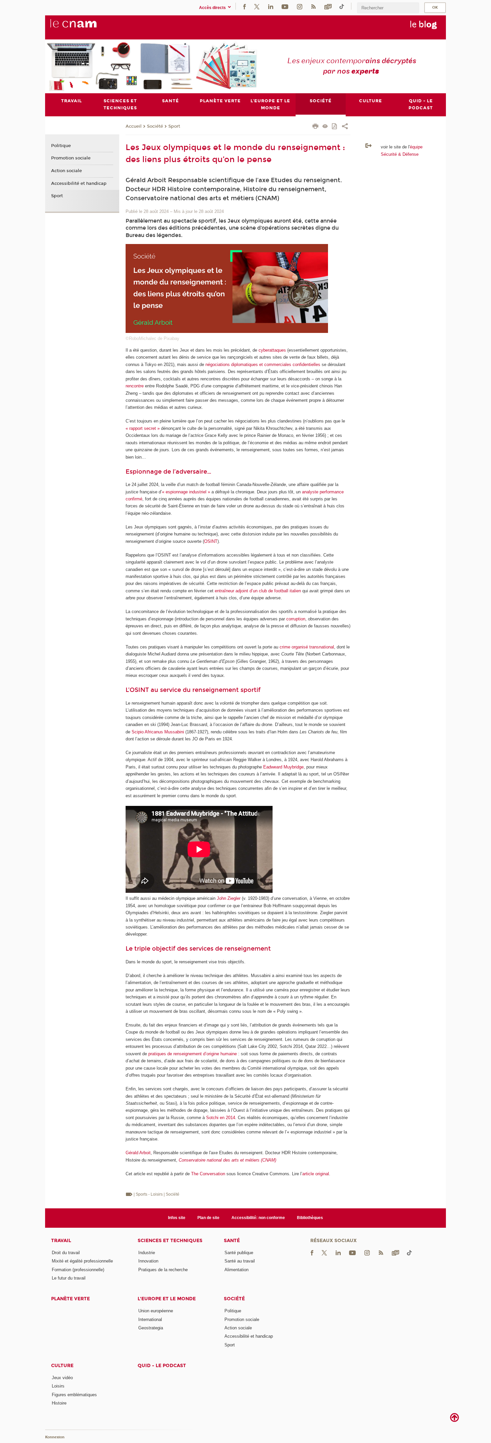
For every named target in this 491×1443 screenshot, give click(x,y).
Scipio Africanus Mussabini (158, 731)
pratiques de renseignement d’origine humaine (192, 1053)
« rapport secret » (143, 428)
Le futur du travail (69, 1278)
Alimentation (236, 1269)
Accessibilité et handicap (79, 183)
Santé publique (238, 1252)
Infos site (176, 1217)
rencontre (135, 385)
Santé (232, 1240)
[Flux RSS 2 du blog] (313, 6)
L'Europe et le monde (167, 1299)
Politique (61, 145)
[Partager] (345, 127)
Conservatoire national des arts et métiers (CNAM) (227, 1160)
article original (315, 1173)
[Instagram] (300, 6)
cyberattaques (272, 350)
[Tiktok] (341, 6)
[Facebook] (244, 6)
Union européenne (155, 1310)
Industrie (146, 1252)
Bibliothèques (310, 1217)
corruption (295, 618)
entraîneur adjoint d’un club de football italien (258, 590)
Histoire (59, 1403)
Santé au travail (239, 1261)
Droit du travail (66, 1252)
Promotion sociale (71, 158)
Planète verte (70, 1299)
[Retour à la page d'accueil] (84, 27)
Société (155, 126)
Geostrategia (150, 1327)
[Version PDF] (335, 127)
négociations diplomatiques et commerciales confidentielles (262, 364)
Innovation (148, 1261)
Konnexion (54, 1437)
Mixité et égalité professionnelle (82, 1261)
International (150, 1319)
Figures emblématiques (74, 1394)
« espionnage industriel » (186, 491)
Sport (174, 126)
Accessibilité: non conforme (258, 1217)
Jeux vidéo (62, 1377)
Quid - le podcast (162, 1365)
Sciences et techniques (170, 1240)
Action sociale (66, 170)
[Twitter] (257, 6)
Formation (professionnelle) (78, 1269)
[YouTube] (285, 6)
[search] (388, 7)
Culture (62, 1365)
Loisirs (58, 1386)
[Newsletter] (328, 6)
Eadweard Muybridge (283, 766)
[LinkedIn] (271, 6)
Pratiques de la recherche (163, 1269)
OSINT (210, 541)
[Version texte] (325, 127)
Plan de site (208, 1217)
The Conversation (208, 1173)
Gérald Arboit (138, 1152)
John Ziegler (228, 898)
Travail (61, 1240)
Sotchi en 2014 (220, 1117)
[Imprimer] (315, 127)
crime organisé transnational (307, 646)
